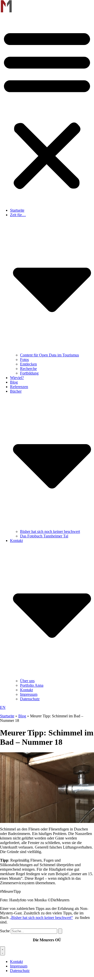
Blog (14, 382)
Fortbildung (29, 373)
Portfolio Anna (31, 685)
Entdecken (28, 364)
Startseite (17, 210)
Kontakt (26, 690)
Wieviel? (17, 378)
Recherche (28, 368)
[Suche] (60, 931)
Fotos (24, 359)
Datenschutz (30, 699)
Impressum (28, 694)
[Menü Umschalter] (2, 950)
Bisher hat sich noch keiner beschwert (50, 531)
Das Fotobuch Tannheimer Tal (44, 536)
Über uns (27, 681)
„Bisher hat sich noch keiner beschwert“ (41, 917)
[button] (47, 109)
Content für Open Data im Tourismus (49, 355)
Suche (5, 931)
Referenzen (19, 387)
